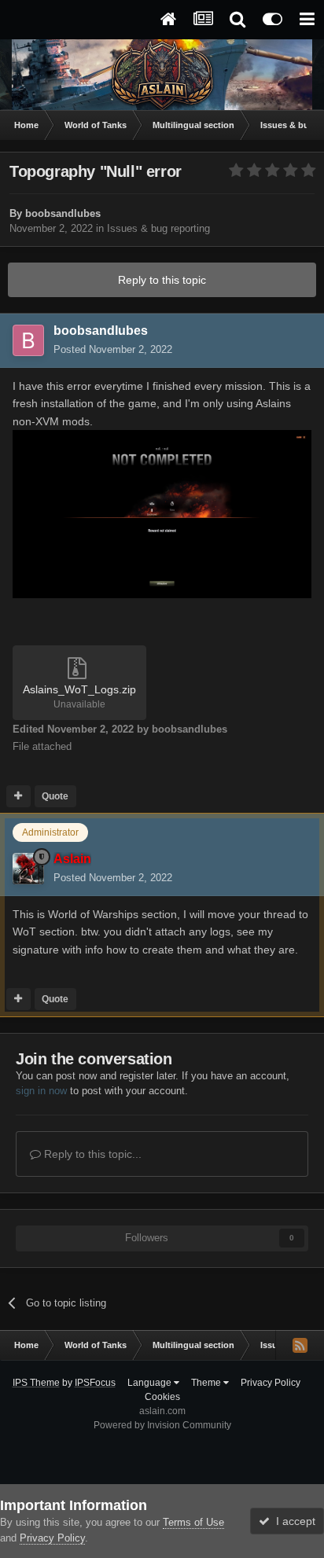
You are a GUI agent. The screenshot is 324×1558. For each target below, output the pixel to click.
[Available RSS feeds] (299, 1345)
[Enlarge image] (162, 513)
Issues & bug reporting (158, 228)
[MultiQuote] (18, 796)
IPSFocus (95, 1382)
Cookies (162, 1396)
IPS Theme (36, 1382)
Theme (207, 1382)
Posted (112, 349)
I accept (292, 1521)
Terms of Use (193, 1522)
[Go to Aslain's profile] (28, 868)
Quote (55, 796)
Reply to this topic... (91, 1154)
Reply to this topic (162, 280)
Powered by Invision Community (162, 1425)
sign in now (41, 1091)
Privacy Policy (270, 1382)
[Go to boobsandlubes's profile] (28, 340)
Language (150, 1382)
